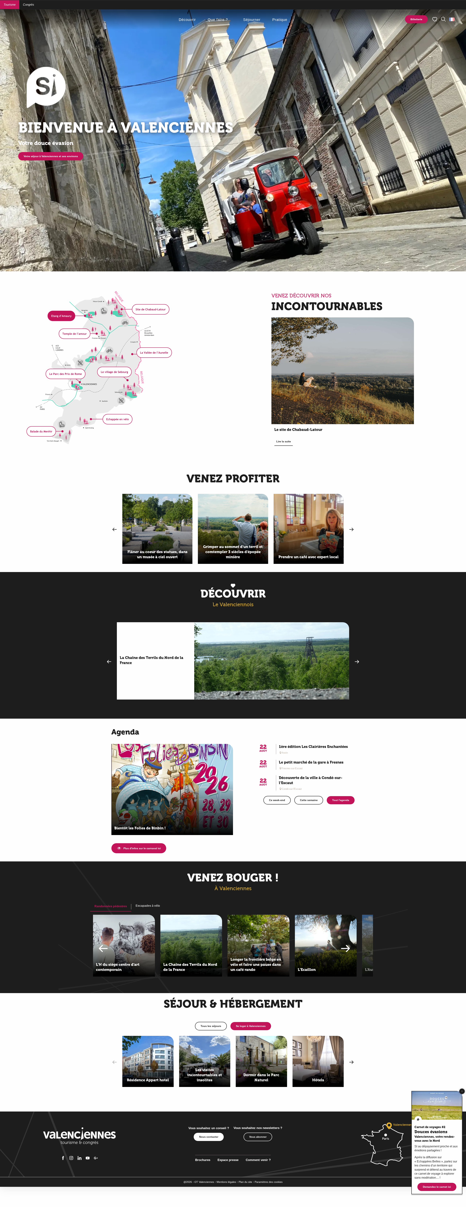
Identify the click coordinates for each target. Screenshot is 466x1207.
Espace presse (228, 1160)
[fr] (452, 19)
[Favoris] (435, 19)
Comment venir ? (258, 1160)
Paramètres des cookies (269, 1181)
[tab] (110, 906)
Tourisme (10, 4)
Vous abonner (257, 1136)
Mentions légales (226, 1181)
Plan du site (245, 1181)
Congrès (28, 4)
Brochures (202, 1160)
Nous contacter (208, 1136)
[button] (443, 19)
